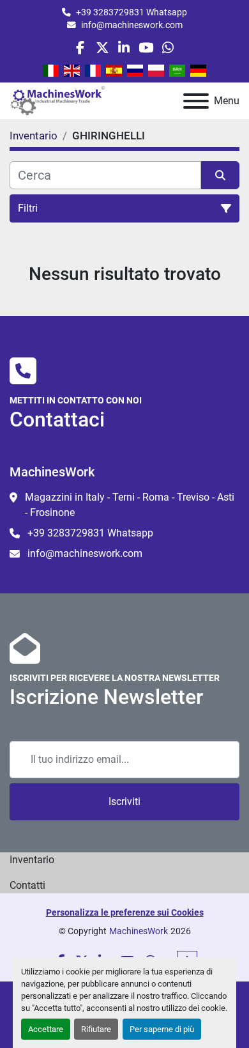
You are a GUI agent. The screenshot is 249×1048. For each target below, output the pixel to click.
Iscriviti (124, 801)
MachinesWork (138, 931)
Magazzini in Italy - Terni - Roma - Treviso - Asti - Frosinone (129, 505)
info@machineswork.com (132, 25)
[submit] (220, 175)
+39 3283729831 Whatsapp (131, 12)
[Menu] (196, 101)
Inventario (32, 860)
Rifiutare (96, 1029)
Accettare (45, 1029)
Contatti (27, 885)
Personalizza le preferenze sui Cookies (125, 912)
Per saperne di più (162, 1029)
